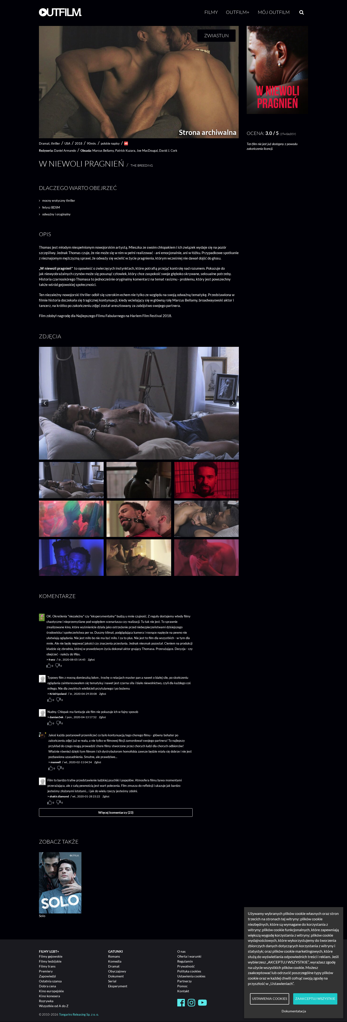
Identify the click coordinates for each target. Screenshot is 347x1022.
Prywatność (186, 966)
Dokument (116, 976)
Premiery (46, 971)
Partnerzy (184, 981)
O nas (181, 951)
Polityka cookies (189, 971)
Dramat (113, 966)
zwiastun (216, 35)
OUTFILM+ (238, 12)
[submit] (301, 12)
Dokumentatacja (294, 1011)
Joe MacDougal (147, 150)
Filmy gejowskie (50, 956)
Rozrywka (46, 1001)
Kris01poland (58, 693)
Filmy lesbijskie (50, 961)
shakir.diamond (59, 796)
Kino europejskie (51, 991)
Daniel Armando (65, 150)
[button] (277, 113)
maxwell (56, 762)
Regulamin (185, 961)
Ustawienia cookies (191, 976)
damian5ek (56, 717)
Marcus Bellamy (103, 150)
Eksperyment (117, 986)
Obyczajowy (117, 971)
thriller (55, 143)
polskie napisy (110, 143)
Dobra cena (47, 986)
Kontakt (183, 991)
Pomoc (182, 986)
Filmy (211, 12)
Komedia (114, 961)
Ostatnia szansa (50, 981)
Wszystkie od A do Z (53, 1006)
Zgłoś (91, 659)
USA (67, 143)
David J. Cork (168, 150)
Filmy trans (47, 966)
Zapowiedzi (47, 976)
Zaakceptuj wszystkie (315, 999)
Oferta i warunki (189, 956)
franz (52, 659)
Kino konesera (49, 996)
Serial (112, 981)
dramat (44, 143)
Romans (114, 956)
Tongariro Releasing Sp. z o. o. (79, 1014)
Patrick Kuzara (125, 150)
